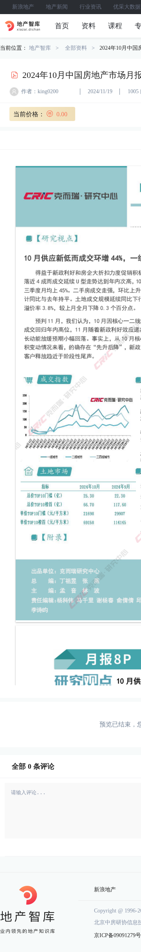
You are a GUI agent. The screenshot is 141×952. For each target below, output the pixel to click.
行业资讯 (90, 7)
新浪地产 (23, 7)
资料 (88, 26)
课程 (115, 26)
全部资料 (76, 48)
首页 (62, 26)
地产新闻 (57, 7)
